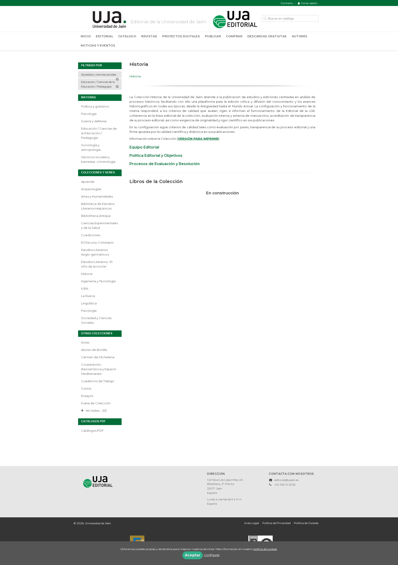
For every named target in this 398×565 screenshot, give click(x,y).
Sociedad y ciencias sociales (99, 74)
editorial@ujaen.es (286, 480)
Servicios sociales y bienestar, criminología (98, 159)
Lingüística (89, 303)
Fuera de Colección (96, 403)
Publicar (213, 36)
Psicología (89, 114)
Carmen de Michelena (97, 357)
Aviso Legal (251, 523)
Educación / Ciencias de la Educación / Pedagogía (98, 84)
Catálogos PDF (92, 430)
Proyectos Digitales (181, 36)
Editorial (104, 36)
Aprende (87, 181)
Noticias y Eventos (98, 45)
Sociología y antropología (91, 147)
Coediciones (90, 235)
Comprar (234, 36)
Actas (85, 342)
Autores (299, 36)
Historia (86, 274)
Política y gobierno (95, 106)
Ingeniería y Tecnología (98, 281)
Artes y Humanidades (97, 196)
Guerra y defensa (93, 121)
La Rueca (88, 296)
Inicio (86, 36)
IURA (84, 288)
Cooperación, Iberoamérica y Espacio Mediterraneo (98, 369)
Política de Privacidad (276, 523)
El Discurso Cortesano (97, 242)
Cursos (86, 388)
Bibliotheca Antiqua (96, 216)
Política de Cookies (306, 523)
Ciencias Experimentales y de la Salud (99, 225)
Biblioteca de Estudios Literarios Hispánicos (97, 206)
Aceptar (192, 555)
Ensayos (87, 396)
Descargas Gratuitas (267, 36)
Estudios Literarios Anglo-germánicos (95, 252)
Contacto (287, 3)
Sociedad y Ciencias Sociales (96, 320)
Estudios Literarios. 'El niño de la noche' (96, 264)
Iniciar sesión (309, 3)
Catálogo (127, 36)
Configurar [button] (212, 555)
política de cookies (265, 549)
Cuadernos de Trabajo (97, 381)
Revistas (149, 36)
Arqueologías (91, 189)
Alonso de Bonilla (94, 350)
